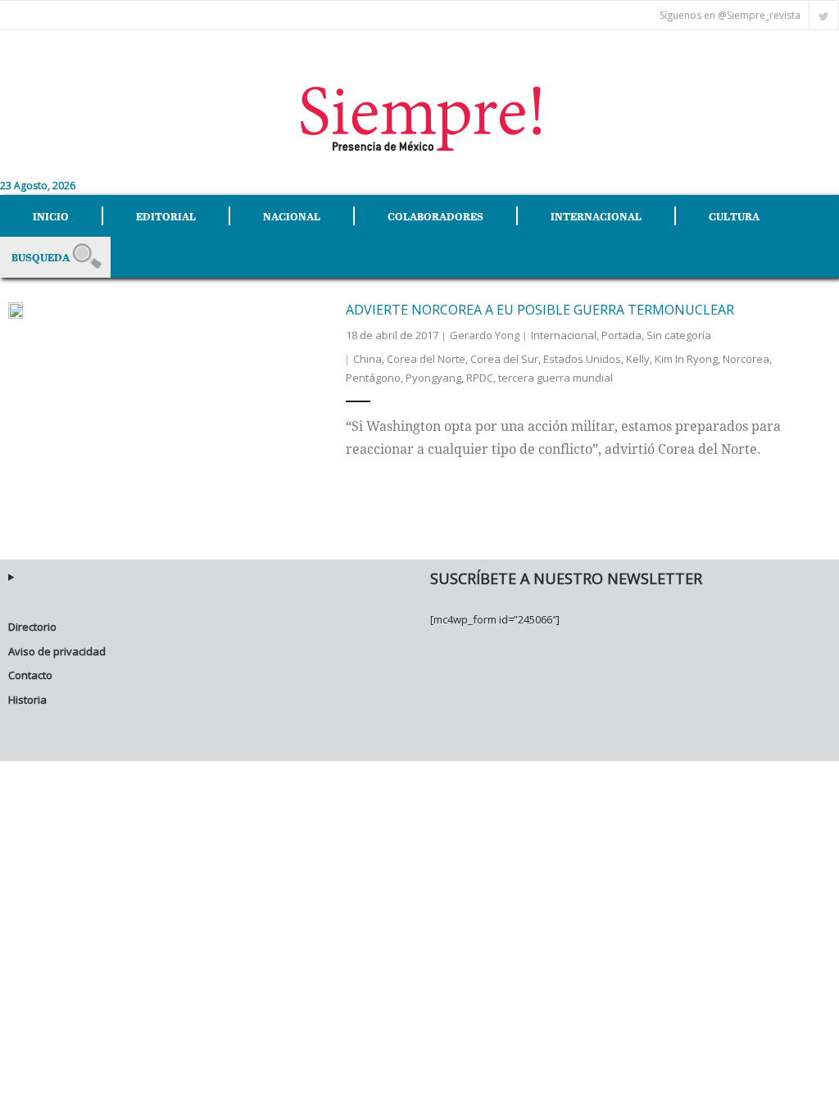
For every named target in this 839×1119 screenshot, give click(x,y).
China (367, 358)
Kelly (638, 358)
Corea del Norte (426, 358)
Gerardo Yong (484, 335)
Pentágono (373, 377)
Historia (27, 699)
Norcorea (746, 358)
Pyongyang (433, 377)
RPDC (479, 377)
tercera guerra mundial (555, 377)
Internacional (563, 335)
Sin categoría (678, 335)
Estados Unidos (582, 358)
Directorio (32, 626)
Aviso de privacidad (57, 651)
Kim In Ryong (686, 358)
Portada (621, 335)
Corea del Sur (504, 358)
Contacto (30, 675)
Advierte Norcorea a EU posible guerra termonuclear (540, 310)
